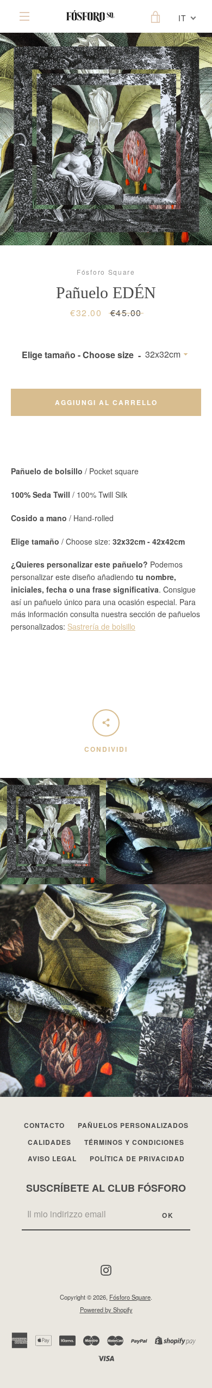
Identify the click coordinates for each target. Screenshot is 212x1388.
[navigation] (24, 16)
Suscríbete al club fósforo (106, 1188)
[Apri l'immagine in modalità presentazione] (106, 139)
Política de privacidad (137, 1158)
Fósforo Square (130, 1297)
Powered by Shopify (106, 1309)
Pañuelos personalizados (133, 1125)
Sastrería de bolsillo (101, 626)
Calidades (49, 1142)
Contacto (44, 1125)
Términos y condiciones (134, 1142)
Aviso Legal (52, 1158)
